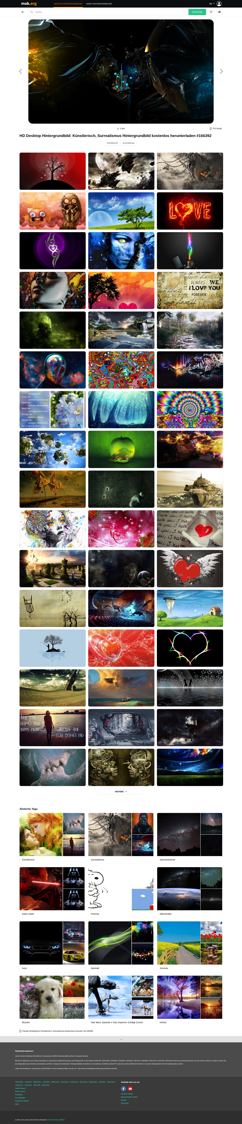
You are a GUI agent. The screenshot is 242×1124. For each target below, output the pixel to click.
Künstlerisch (112, 143)
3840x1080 (93, 1082)
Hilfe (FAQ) (124, 1103)
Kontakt (123, 1100)
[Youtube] (131, 1091)
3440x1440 (74, 1082)
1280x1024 (64, 1082)
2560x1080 (83, 1082)
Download (197, 12)
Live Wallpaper (20, 1098)
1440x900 (101, 1082)
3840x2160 (37, 1082)
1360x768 (36, 1085)
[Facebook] (124, 1091)
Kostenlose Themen (22, 1101)
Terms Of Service (53, 1120)
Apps (17, 1104)
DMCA (62, 1120)
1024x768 (28, 1085)
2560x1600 (46, 1085)
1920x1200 (19, 1085)
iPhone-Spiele (20, 1091)
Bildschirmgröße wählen (129, 1097)
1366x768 (28, 1082)
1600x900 (46, 1082)
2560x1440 (55, 1082)
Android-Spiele (20, 1088)
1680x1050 (111, 1082)
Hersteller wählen (127, 1094)
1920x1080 (19, 1082)
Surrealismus (128, 143)
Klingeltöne (19, 1095)
